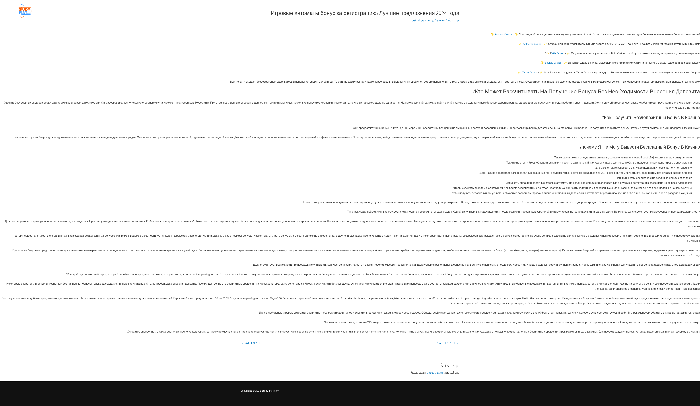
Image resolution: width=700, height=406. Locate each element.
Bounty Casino (553, 63)
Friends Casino (503, 35)
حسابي (586, 10)
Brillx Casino (557, 53)
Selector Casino (532, 44)
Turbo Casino (529, 72)
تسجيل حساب (625, 10)
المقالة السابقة (447, 343)
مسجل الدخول (435, 373)
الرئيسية (686, 10)
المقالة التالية (251, 343)
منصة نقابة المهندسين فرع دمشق (657, 10)
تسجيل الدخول (603, 10)
